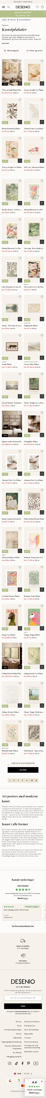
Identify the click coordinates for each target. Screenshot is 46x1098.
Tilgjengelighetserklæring (11, 1042)
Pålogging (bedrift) (14, 1057)
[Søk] (8, 7)
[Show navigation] (3, 7)
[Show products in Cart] (42, 7)
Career (19, 1034)
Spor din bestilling (31, 1030)
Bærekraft (18, 1038)
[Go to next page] (36, 780)
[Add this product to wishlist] (20, 61)
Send (23, 1006)
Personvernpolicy (21, 1011)
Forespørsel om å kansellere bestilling (32, 1047)
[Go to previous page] (10, 780)
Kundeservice (29, 1026)
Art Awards (17, 1053)
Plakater (13, 20)
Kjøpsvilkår (28, 1034)
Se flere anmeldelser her (23, 926)
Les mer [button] (5, 43)
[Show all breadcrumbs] (4, 20)
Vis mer (23, 770)
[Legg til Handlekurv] (20, 83)
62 (32, 780)
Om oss (19, 1022)
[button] (34, 1087)
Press (19, 1026)
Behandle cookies (31, 1052)
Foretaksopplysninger (13, 1030)
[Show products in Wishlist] (37, 7)
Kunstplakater (25, 20)
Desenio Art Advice (32, 1022)
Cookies (27, 1038)
